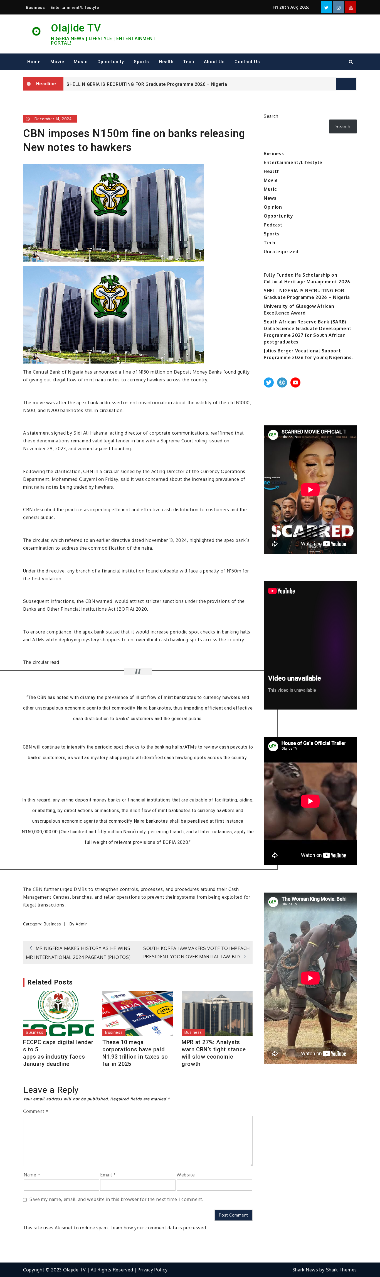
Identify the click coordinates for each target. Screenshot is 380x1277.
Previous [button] (341, 84)
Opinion (273, 207)
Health (166, 61)
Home (34, 61)
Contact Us (247, 61)
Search (271, 116)
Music (81, 61)
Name (32, 1175)
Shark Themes (341, 1270)
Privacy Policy (152, 1270)
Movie (57, 61)
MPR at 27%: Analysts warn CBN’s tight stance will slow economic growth (214, 1053)
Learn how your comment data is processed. (158, 1227)
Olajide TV (76, 28)
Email (108, 1175)
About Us (214, 61)
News (270, 198)
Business (35, 7)
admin (82, 924)
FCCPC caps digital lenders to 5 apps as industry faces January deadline (58, 1053)
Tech (188, 61)
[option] (210, 84)
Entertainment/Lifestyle (75, 7)
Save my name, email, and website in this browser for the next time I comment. (116, 1199)
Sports (141, 61)
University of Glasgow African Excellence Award (120, 84)
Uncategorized (281, 251)
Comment (35, 1111)
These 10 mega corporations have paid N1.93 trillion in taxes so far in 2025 (135, 1053)
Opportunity (110, 61)
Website (186, 1175)
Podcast (273, 225)
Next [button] (351, 84)
